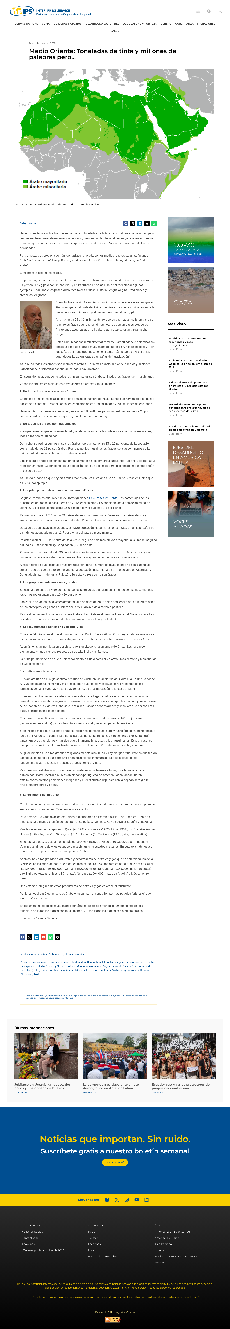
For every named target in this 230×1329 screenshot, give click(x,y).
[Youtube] (136, 1199)
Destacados (78, 962)
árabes (36, 962)
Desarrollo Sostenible (102, 23)
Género (166, 23)
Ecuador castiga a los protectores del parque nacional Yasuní (181, 1086)
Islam (105, 962)
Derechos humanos (67, 23)
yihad (35, 974)
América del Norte (167, 1238)
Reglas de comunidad (102, 1256)
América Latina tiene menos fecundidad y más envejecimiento (187, 342)
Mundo (81, 966)
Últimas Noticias (26, 23)
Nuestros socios (32, 1231)
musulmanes (94, 966)
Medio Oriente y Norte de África (56, 966)
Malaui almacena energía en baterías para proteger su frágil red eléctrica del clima (189, 408)
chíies (44, 962)
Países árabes (50, 970)
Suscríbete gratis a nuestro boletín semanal (115, 1151)
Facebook (94, 1244)
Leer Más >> (175, 349)
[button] (220, 11)
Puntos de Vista (109, 970)
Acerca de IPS (31, 1225)
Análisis (43, 954)
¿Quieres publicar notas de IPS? (43, 1250)
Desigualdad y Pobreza (140, 23)
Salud (115, 30)
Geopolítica (94, 962)
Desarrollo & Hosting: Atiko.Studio (115, 1312)
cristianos (64, 962)
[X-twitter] (116, 1199)
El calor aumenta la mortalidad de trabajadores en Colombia (189, 428)
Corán (53, 962)
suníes (135, 970)
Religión (125, 970)
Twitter (93, 1238)
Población (92, 970)
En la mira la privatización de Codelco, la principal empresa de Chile (190, 364)
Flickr (92, 1250)
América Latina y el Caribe (172, 1231)
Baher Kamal (28, 223)
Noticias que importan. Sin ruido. (115, 1138)
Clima (46, 23)
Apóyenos (28, 1244)
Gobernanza (184, 23)
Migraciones (206, 23)
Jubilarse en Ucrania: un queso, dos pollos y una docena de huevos (42, 1086)
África (158, 1225)
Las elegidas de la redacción (127, 962)
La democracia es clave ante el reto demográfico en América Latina (111, 1086)
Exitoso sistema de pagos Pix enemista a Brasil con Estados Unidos (188, 386)
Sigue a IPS (95, 1225)
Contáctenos (30, 1238)
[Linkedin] (146, 1199)
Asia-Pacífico (163, 1244)
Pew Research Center (103, 498)
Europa (159, 1250)
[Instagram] (126, 1199)
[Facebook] (106, 1199)
